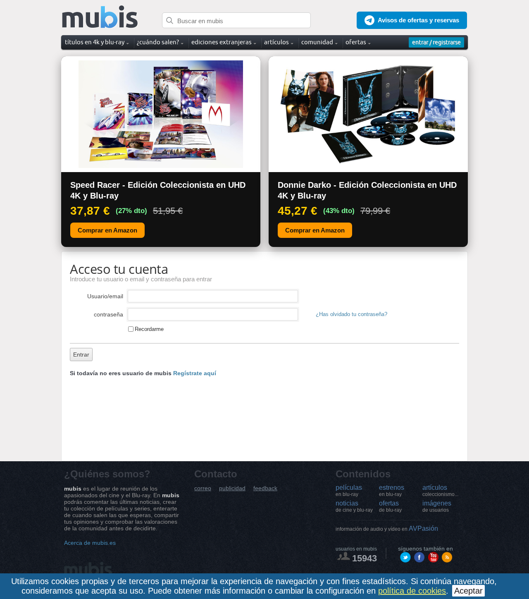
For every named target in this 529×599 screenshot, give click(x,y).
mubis (100, 17)
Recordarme (149, 329)
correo (202, 488)
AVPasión (387, 528)
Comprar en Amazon (107, 230)
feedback (265, 488)
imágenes (436, 506)
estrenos (391, 490)
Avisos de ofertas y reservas (418, 20)
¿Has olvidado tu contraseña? (351, 314)
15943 (364, 558)
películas (349, 490)
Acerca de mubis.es (90, 542)
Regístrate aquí (194, 373)
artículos (440, 490)
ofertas (390, 506)
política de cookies (412, 590)
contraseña (108, 314)
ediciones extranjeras (221, 42)
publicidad (232, 488)
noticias (354, 506)
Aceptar (468, 590)
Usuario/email (105, 296)
